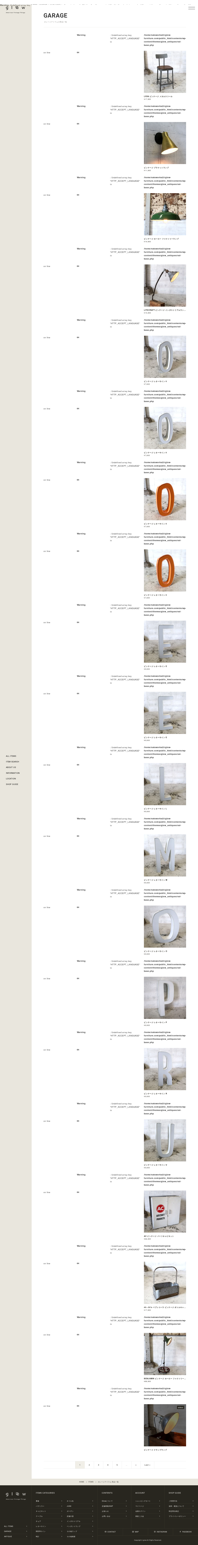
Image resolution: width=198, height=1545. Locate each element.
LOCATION (11, 778)
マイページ (139, 1506)
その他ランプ (72, 1531)
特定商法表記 (174, 1511)
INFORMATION (13, 773)
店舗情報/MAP (107, 1506)
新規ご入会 (139, 1516)
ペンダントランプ (73, 1526)
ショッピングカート (143, 1501)
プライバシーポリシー (177, 1516)
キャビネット (41, 1511)
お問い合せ (106, 1516)
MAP (136, 1532)
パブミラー (40, 1506)
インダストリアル (73, 1521)
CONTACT (111, 1532)
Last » (147, 1465)
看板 (37, 1501)
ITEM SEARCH (12, 762)
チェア (38, 1521)
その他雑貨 (71, 1536)
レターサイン (41, 1526)
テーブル (39, 1516)
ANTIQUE (8, 1536)
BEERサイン (41, 1531)
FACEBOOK (187, 1532)
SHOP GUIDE (12, 784)
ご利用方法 (173, 1501)
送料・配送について (176, 1506)
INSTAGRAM (161, 1532)
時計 (37, 1536)
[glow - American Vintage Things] (15, 9)
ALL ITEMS (11, 756)
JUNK (69, 1506)
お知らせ (105, 1511)
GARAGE (7, 1531)
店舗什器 (70, 1516)
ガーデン (70, 1511)
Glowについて (107, 1501)
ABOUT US (11, 767)
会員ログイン (140, 1511)
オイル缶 (70, 1501)
